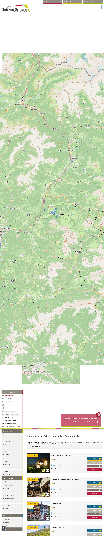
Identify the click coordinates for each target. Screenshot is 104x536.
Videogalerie (8, 522)
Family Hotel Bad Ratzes (61, 455)
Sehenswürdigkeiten (10, 492)
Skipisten (7, 434)
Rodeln (6, 448)
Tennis (6, 461)
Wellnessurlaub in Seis (10, 420)
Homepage (94, 469)
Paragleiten (8, 474)
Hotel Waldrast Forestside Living (65, 479)
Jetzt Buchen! (94, 459)
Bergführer (7, 451)
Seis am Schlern (57, 465)
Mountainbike (8, 464)
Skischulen (7, 438)
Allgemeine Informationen (11, 482)
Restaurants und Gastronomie (12, 502)
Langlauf (7, 444)
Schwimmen (8, 458)
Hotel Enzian (56, 503)
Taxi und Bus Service (10, 495)
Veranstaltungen (9, 488)
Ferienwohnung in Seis (10, 411)
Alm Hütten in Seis (9, 417)
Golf (6, 468)
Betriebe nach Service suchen (12, 426)
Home (4, 529)
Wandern (7, 454)
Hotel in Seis (8, 398)
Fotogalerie (8, 519)
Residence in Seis (9, 408)
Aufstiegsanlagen (9, 498)
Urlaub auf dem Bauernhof (11, 414)
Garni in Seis (8, 405)
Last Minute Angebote (10, 423)
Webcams (7, 526)
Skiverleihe (7, 441)
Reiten (6, 471)
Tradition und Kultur (10, 485)
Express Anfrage (9, 395)
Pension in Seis (9, 401)
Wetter (6, 508)
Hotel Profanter (57, 527)
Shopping (7, 505)
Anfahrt (6, 512)
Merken (94, 462)
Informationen (94, 466)
